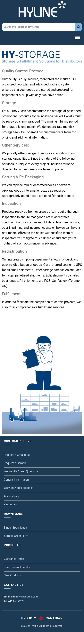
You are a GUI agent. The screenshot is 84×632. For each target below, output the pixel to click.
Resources (10, 504)
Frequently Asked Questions (21, 471)
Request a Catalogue (17, 454)
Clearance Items (14, 558)
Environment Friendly (17, 567)
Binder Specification (16, 527)
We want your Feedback (18, 487)
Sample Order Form (16, 535)
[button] (42, 38)
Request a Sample (15, 463)
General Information (16, 479)
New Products (12, 575)
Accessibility (11, 496)
